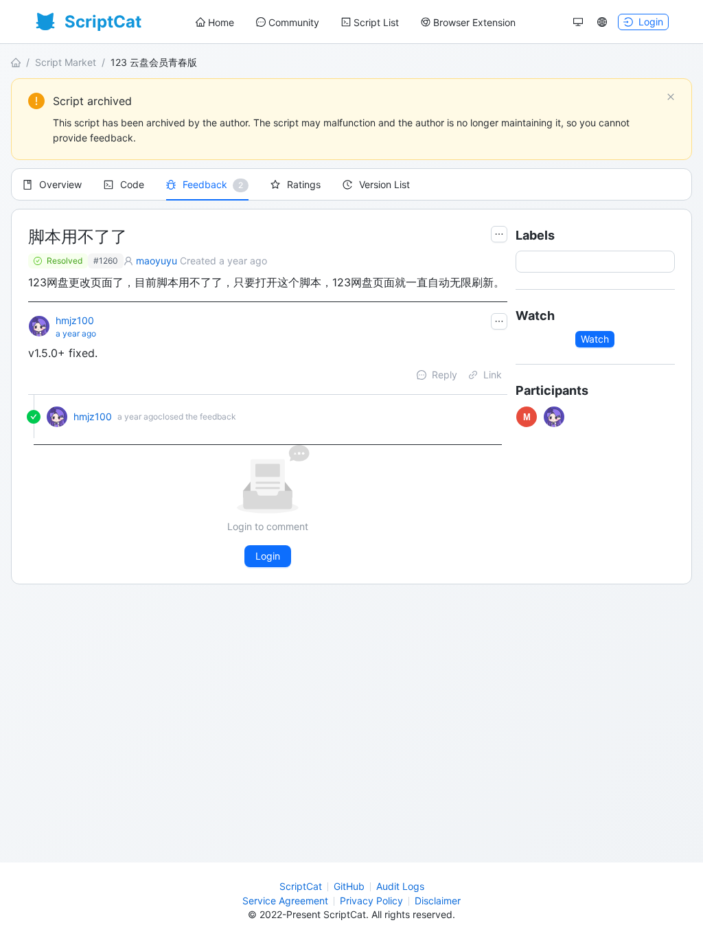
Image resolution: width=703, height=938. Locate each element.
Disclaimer (438, 900)
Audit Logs (400, 886)
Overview (60, 184)
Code (132, 184)
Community (293, 22)
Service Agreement (285, 900)
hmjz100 (75, 320)
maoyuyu (156, 260)
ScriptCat (300, 886)
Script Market (65, 62)
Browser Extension (474, 22)
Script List (376, 22)
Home (221, 22)
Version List (384, 184)
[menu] (356, 22)
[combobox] (525, 261)
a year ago (76, 333)
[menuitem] (215, 23)
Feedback (205, 184)
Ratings (304, 184)
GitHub (349, 886)
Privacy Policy (371, 900)
